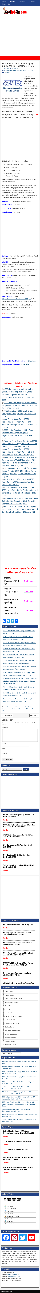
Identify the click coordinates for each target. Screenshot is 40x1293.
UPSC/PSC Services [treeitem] (11, 1034)
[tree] (20, 1018)
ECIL (25, 707)
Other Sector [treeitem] (9, 991)
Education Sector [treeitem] (10, 1041)
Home (4, 2)
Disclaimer (32, 2)
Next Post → (34, 715)
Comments (7, 72)
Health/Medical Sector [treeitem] (11, 1020)
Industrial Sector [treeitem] (10, 1013)
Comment (5, 727)
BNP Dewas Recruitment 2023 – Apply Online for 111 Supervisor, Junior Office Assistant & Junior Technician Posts (20, 681)
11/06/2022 (14, 68)
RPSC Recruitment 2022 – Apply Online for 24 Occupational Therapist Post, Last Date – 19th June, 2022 (19, 413)
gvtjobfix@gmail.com (12, 1274)
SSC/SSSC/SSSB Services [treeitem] (13, 1030)
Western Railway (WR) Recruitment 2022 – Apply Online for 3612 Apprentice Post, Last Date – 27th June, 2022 (18, 482)
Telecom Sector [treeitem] (9, 995)
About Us (12, 2)
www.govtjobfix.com (14, 1276)
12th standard (19, 707)
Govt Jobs (30, 70)
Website (4, 753)
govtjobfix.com (10, 626)
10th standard (10, 707)
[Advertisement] (20, 35)
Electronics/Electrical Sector (17, 70)
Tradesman (8, 711)
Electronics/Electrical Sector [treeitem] (13, 1016)
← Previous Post (7, 715)
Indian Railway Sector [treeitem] (11, 1002)
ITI (3, 711)
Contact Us (22, 2)
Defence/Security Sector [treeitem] (12, 1023)
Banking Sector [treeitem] (9, 1027)
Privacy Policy (6, 4)
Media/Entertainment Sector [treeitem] (13, 998)
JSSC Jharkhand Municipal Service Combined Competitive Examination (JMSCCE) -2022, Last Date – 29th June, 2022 (19, 405)
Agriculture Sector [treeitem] (10, 1044)
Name (4, 743)
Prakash (6, 68)
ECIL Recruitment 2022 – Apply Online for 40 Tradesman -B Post (18, 64)
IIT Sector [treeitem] (8, 1006)
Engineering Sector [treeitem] (10, 1037)
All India (6, 70)
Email (4, 748)
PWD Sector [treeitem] (8, 1009)
